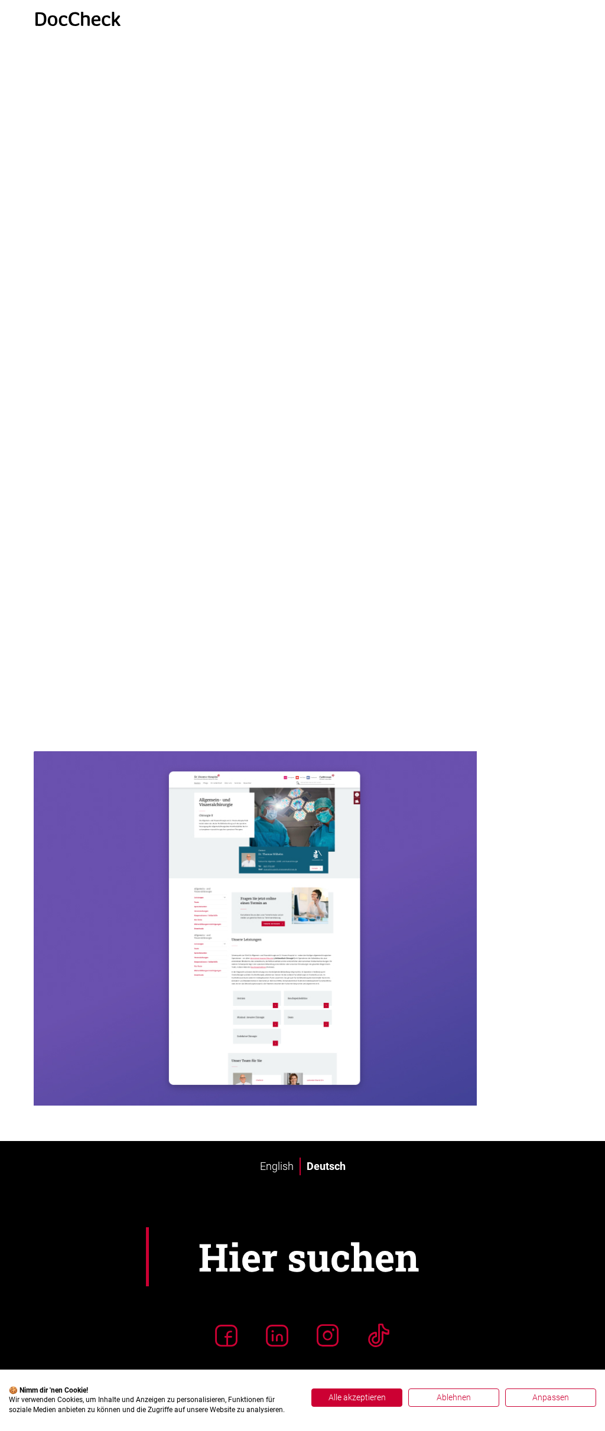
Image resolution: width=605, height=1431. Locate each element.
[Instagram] (327, 1335)
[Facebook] (226, 1335)
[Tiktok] (378, 1335)
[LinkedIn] (277, 1335)
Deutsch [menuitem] (326, 1166)
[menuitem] (277, 1166)
